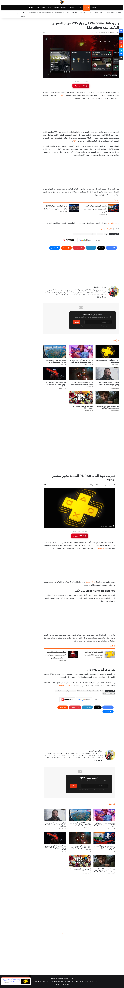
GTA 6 (31, 7)
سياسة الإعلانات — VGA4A (62, 12)
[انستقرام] (98, 297)
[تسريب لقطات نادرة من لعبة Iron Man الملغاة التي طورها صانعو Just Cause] (81, 373)
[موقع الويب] (105, 297)
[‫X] (100, 297)
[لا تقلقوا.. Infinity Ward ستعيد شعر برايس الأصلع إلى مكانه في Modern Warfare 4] (107, 373)
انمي (37, 7)
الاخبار (87, 7)
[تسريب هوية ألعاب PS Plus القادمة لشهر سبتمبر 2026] (107, 351)
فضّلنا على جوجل (80, 86)
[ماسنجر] (121, 54)
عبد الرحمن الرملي (99, 287)
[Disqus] (81, 442)
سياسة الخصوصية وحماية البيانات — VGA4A (41, 12)
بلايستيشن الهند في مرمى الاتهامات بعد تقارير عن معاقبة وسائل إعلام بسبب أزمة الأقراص (95, 209)
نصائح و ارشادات (46, 7)
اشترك (77, 322)
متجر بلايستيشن (107, 229)
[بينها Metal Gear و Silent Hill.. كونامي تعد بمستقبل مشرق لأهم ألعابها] (107, 397)
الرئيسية (93, 7)
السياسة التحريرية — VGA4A (79, 12)
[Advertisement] (81, 115)
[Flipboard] (68, 240)
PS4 (74, 141)
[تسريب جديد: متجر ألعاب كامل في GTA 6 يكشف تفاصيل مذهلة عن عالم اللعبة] (81, 351)
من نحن (102, 12)
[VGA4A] (62, 2)
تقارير (79, 7)
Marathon (112, 223)
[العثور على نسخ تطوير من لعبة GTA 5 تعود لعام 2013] (81, 397)
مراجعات (65, 7)
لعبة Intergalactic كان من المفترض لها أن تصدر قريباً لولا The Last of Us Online (55, 384)
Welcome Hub (77, 234)
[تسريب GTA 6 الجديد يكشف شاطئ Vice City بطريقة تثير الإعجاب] (54, 351)
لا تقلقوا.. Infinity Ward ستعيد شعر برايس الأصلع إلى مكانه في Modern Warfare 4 (108, 384)
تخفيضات (56, 7)
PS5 (95, 234)
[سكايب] (121, 50)
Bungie (60, 95)
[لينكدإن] (121, 38)
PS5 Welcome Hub (87, 234)
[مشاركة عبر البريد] (121, 58)
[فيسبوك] (103, 297)
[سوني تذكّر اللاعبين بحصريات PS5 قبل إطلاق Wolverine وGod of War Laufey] (74, 208)
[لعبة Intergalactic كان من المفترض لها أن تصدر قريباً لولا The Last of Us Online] (54, 373)
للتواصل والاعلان (93, 12)
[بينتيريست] (121, 42)
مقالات (73, 7)
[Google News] (85, 240)
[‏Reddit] (121, 46)
